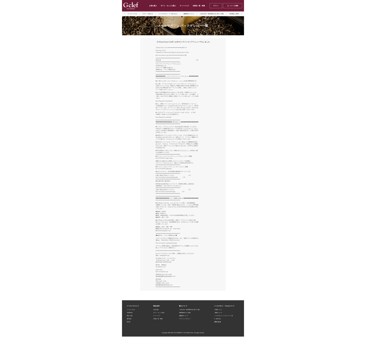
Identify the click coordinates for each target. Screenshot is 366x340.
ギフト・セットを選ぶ (168, 5)
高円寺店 (129, 318)
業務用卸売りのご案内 (185, 312)
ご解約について (218, 312)
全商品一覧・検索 (199, 5)
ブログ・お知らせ (147, 13)
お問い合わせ (217, 321)
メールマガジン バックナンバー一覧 (223, 315)
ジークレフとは (131, 309)
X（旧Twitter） (218, 318)
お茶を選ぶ (156, 309)
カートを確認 (234, 5)
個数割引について (188, 13)
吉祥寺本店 (130, 312)
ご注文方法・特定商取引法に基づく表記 (189, 309)
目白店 (128, 321)
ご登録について (218, 309)
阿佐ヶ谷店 (130, 315)
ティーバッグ (184, 5)
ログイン (216, 5)
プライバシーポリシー (185, 318)
